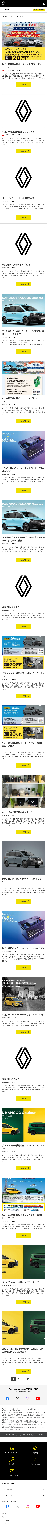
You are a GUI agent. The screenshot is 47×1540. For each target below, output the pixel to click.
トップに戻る (22, 1440)
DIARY (21, 17)
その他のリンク (7, 1495)
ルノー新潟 (5, 9)
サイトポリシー (6, 1523)
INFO (16, 17)
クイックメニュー (8, 1483)
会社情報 (4, 1514)
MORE (23, 84)
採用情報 (4, 1517)
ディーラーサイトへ (39, 9)
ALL (12, 16)
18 (28, 1379)
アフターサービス (8, 1489)
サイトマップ (5, 1520)
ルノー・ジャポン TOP (7, 1435)
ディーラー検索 (20, 1435)
